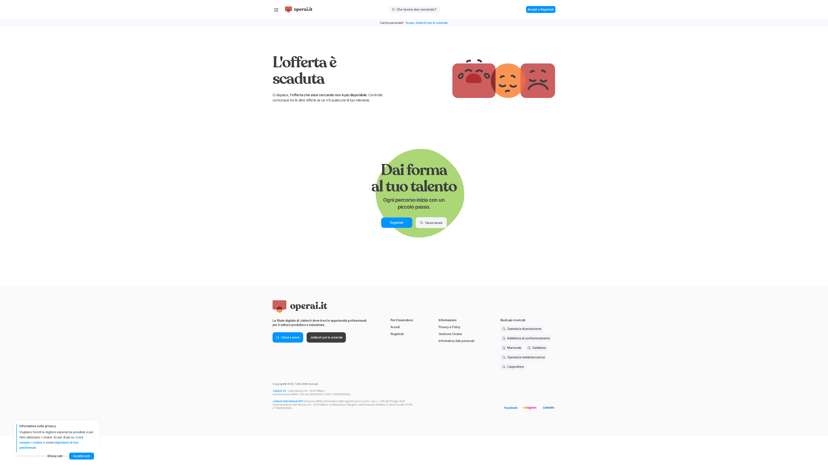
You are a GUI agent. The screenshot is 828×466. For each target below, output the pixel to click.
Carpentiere (515, 366)
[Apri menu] (276, 9)
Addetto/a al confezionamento (528, 338)
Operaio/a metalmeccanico (526, 357)
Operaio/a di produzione (524, 329)
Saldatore (539, 348)
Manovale (514, 348)
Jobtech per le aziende (326, 337)
